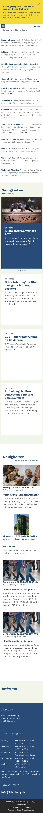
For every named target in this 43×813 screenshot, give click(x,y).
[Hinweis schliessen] (39, 4)
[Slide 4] (25, 270)
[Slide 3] (22, 270)
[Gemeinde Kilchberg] (9, 26)
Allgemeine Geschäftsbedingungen (21, 810)
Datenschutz (26, 807)
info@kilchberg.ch (13, 792)
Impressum (14, 807)
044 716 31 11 (10, 785)
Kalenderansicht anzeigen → (27, 460)
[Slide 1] (18, 270)
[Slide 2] (20, 270)
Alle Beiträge (9, 194)
